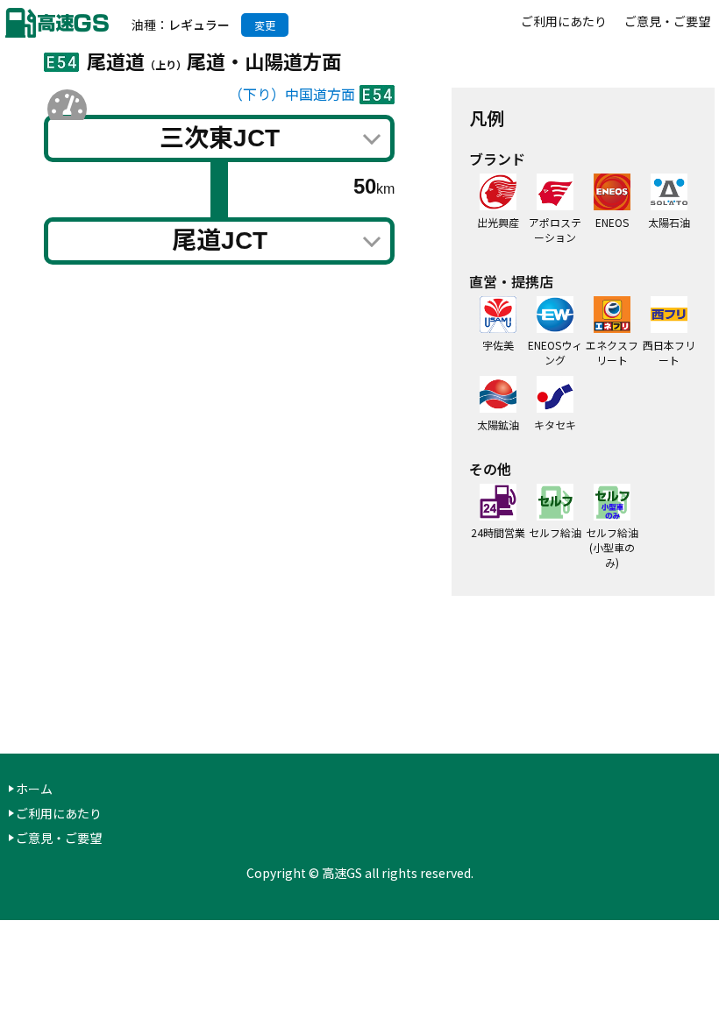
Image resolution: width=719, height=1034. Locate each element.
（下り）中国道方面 (292, 95)
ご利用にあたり (564, 21)
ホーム (34, 788)
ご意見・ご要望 (667, 21)
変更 (264, 25)
